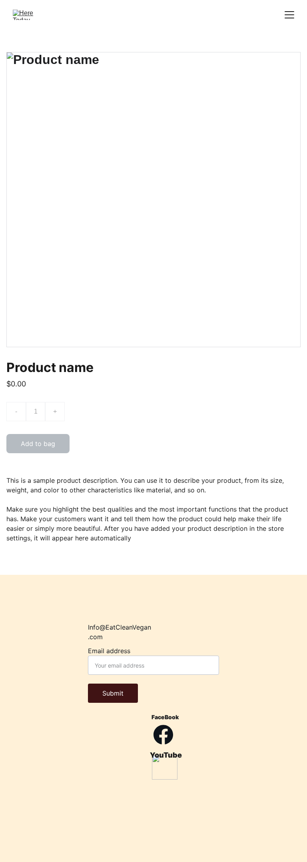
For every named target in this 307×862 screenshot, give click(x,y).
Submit (113, 693)
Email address (109, 651)
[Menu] (289, 14)
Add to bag (38, 444)
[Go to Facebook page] (163, 734)
